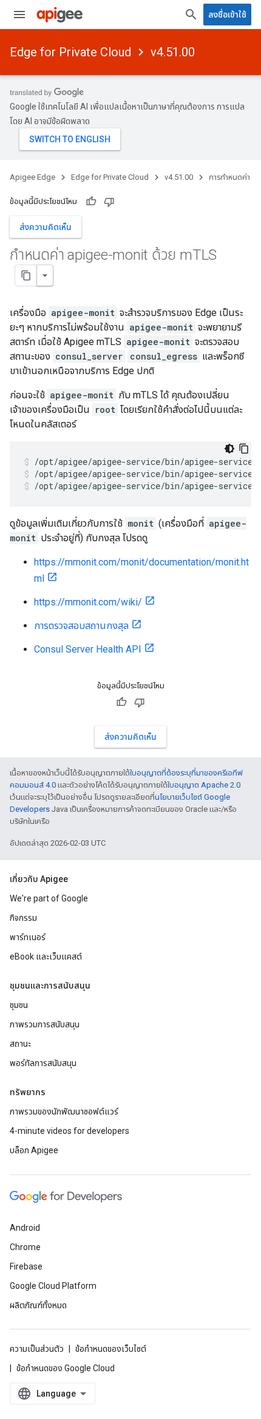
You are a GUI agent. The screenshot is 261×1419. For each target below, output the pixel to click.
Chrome (25, 1247)
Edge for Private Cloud (70, 52)
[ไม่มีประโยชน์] (109, 202)
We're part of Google (49, 898)
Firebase (26, 1266)
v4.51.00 (173, 52)
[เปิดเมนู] (19, 14)
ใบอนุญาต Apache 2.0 (204, 784)
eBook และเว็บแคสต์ (46, 956)
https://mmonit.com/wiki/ (88, 602)
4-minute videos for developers (69, 1131)
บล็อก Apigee (34, 1150)
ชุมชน (19, 1005)
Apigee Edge (32, 177)
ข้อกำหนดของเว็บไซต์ (110, 1349)
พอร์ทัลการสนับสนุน (43, 1063)
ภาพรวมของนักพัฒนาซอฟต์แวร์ (64, 1111)
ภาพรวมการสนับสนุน (45, 1024)
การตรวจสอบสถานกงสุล (81, 625)
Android (25, 1228)
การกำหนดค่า (229, 177)
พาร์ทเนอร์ (28, 937)
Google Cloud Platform (53, 1286)
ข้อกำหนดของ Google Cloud (65, 1368)
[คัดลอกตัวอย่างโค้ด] (244, 448)
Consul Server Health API (87, 649)
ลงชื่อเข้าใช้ (227, 14)
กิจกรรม (23, 918)
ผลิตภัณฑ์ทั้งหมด (38, 1305)
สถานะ (20, 1044)
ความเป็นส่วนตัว (37, 1349)
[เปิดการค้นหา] (191, 14)
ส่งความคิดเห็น (45, 227)
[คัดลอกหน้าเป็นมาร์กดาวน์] (26, 275)
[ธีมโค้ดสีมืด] (229, 448)
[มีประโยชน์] (91, 202)
